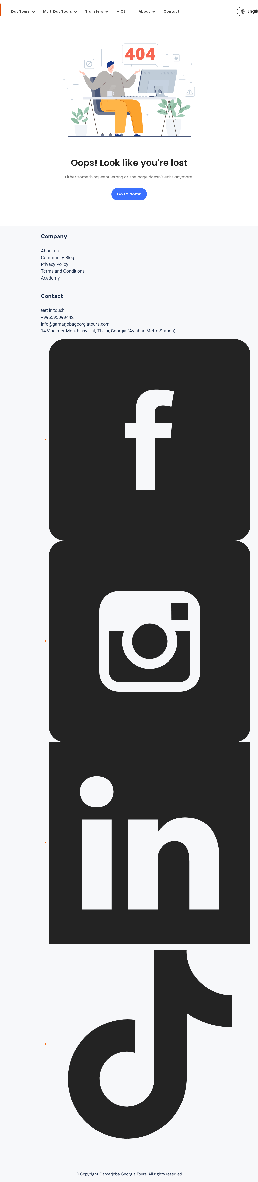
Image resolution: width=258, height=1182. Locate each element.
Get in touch (53, 310)
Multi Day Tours (57, 11)
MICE (120, 11)
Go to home (129, 194)
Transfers (94, 11)
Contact (171, 11)
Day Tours (20, 11)
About (144, 11)
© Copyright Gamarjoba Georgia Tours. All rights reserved (129, 1174)
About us (50, 250)
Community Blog (57, 257)
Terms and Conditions (63, 271)
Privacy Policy (54, 264)
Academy (50, 278)
